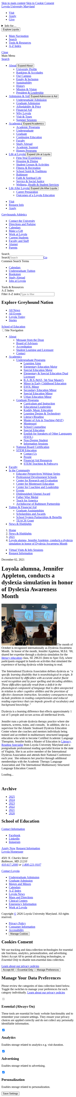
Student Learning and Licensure (34, 350)
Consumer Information (22, 926)
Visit (11, 12)
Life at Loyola (17, 154)
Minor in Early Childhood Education (45, 383)
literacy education (11, 657)
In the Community (19, 470)
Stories (13, 320)
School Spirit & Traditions (31, 171)
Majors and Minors (20, 884)
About (12, 65)
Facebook (14, 835)
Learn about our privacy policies (20, 966)
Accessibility (16, 930)
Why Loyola (23, 113)
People (28, 457)
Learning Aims (32, 363)
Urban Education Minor (37, 396)
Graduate (21, 133)
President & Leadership (30, 92)
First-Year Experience (29, 157)
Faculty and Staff (19, 240)
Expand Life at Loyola (38, 154)
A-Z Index (15, 890)
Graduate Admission (28, 103)
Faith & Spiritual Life (28, 177)
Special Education (34, 430)
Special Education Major (38, 370)
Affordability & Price (28, 106)
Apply (12, 16)
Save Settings (10, 1093)
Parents (13, 247)
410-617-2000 (9, 864)
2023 (12, 803)
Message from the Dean (30, 340)
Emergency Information (23, 904)
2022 (12, 806)
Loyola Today (17, 316)
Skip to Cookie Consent (40, 3)
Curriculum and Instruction (39, 403)
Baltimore (22, 174)
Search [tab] (13, 39)
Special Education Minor (38, 393)
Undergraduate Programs (30, 360)
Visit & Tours (24, 116)
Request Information (21, 553)
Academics (15, 123)
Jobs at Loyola (17, 280)
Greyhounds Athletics (14, 214)
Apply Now (8, 848)
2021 (12, 810)
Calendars (14, 227)
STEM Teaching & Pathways (41, 463)
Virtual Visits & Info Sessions (26, 549)
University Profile (26, 69)
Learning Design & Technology (42, 413)
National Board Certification (32, 447)
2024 (12, 800)
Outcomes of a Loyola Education (35, 195)
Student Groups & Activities (32, 164)
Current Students (18, 237)
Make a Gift (16, 230)
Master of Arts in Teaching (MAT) (43, 420)
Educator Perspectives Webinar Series (38, 473)
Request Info (16, 204)
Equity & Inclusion (27, 79)
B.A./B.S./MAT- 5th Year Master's (44, 380)
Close (4, 52)
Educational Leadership (37, 406)
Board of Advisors (27, 343)
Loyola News (17, 894)
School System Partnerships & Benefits (39, 517)
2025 (12, 796)
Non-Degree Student (36, 440)
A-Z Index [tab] (15, 46)
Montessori (30, 423)
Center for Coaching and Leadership (37, 487)
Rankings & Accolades (29, 72)
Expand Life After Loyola (44, 188)
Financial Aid (24, 109)
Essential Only (25, 969)
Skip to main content (13, 3)
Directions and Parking (22, 224)
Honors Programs (26, 150)
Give (12, 19)
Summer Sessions (26, 120)
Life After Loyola (19, 188)
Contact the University (22, 220)
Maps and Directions (21, 897)
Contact (20, 353)
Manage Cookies (19, 933)
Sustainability (24, 82)
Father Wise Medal (27, 497)
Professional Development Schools (36, 477)
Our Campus (23, 75)
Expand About (25, 65)
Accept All (8, 969)
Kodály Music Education (38, 410)
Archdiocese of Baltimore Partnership (38, 503)
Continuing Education (29, 137)
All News (14, 310)
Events (20, 490)
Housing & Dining (27, 161)
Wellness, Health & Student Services (37, 184)
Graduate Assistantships (30, 510)
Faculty (20, 140)
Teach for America (27, 500)
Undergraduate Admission (31, 99)
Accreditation (24, 346)
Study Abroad (24, 143)
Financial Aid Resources (38, 460)
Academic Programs (28, 127)
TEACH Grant (25, 520)
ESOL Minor (31, 386)
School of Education (13, 326)
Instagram (14, 842)
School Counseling (35, 426)
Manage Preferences (48, 969)
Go (45, 257)
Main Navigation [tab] (19, 36)
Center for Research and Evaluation (37, 480)
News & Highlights (20, 523)
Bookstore (15, 274)
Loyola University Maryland (18, 6)
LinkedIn (14, 838)
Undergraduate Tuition (22, 270)
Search (5, 59)
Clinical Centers (18, 900)
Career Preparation (27, 191)
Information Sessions (36, 443)
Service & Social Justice (30, 181)
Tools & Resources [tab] (20, 42)
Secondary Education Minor (40, 390)
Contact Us (30, 453)
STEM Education (26, 450)
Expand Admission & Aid (44, 96)
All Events (15, 313)
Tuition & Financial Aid (23, 507)
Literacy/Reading (34, 416)
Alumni (13, 244)
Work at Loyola (18, 234)
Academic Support (27, 147)
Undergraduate (25, 130)
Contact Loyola (10, 871)
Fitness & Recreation (28, 167)
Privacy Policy (17, 923)
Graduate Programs (27, 400)
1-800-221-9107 (31, 864)
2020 (12, 813)
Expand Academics (33, 123)
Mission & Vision (26, 89)
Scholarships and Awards (31, 513)
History (20, 86)
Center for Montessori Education (35, 483)
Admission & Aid (19, 96)
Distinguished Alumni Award (33, 493)
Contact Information (13, 829)
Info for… (10, 25)
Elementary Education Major (40, 366)
